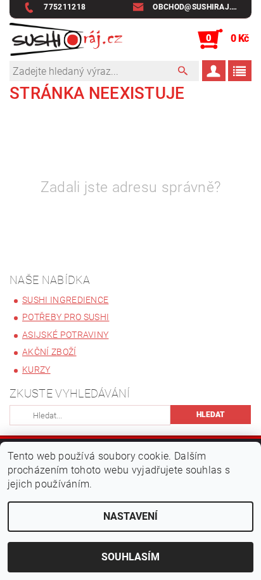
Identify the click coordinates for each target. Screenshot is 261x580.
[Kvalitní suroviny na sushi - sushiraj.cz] (66, 39)
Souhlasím (130, 557)
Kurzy (36, 369)
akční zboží (49, 352)
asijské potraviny (65, 335)
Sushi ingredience (65, 300)
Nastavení (130, 516)
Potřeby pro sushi (65, 317)
